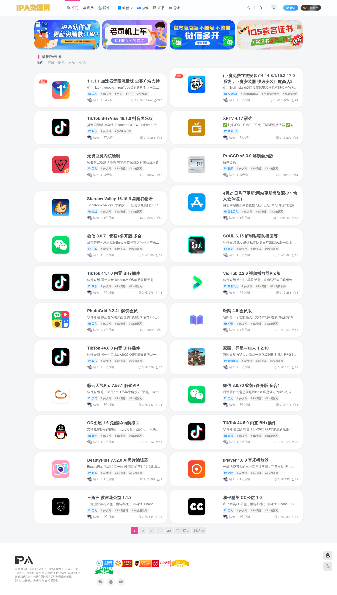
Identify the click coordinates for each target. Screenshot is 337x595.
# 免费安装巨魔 (291, 93)
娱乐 (94, 131)
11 (136, 100)
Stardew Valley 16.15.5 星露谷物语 (120, 198)
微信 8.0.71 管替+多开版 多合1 (115, 236)
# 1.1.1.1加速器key (136, 93)
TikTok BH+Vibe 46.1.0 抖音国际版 (120, 118)
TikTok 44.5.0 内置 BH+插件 (249, 423)
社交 (230, 249)
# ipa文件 (106, 93)
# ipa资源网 (135, 168)
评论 (82, 62)
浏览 (61, 62)
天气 (94, 398)
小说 (230, 323)
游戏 (94, 211)
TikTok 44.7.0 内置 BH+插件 (113, 273)
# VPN (118, 93)
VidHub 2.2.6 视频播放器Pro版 (252, 273)
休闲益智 (233, 361)
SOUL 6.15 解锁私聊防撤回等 (250, 236)
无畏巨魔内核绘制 (103, 156)
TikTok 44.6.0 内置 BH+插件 (113, 348)
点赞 (72, 62)
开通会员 (312, 8)
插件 (94, 435)
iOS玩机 (232, 93)
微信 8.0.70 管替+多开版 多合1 (251, 385)
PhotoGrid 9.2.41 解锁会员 (112, 311)
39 (169, 530)
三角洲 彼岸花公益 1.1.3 (109, 497)
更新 (51, 62)
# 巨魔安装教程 (270, 93)
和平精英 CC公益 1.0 (242, 497)
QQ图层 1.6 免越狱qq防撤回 (113, 423)
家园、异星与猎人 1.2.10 (246, 348)
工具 (94, 93)
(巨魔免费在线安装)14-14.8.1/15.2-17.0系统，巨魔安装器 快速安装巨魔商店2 (259, 78)
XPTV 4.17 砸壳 (237, 118)
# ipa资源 (106, 131)
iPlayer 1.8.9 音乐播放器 (246, 460)
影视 (230, 473)
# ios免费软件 (278, 286)
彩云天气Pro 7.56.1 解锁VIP (113, 385)
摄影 (230, 168)
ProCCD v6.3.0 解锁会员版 (248, 156)
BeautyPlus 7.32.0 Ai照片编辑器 (117, 460)
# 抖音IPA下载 (123, 131)
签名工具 (233, 131)
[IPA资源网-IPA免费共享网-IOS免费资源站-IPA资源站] (24, 559)
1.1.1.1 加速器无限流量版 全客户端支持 (123, 81)
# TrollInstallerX (249, 93)
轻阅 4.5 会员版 (237, 311)
